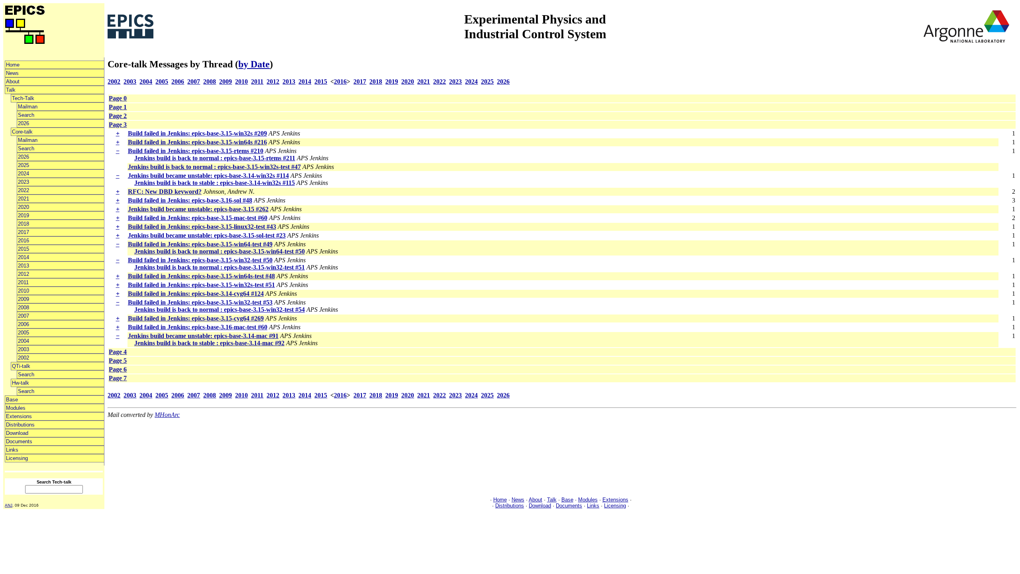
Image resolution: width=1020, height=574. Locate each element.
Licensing (17, 458)
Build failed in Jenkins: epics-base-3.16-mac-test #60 (197, 327)
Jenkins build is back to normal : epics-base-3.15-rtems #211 (214, 158)
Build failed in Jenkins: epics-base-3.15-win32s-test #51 (201, 284)
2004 (23, 341)
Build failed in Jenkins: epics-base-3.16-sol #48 (190, 200)
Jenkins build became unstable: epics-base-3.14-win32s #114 (208, 175)
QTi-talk (21, 366)
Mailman (27, 107)
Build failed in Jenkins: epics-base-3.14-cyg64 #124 (196, 293)
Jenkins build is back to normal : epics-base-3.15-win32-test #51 (219, 267)
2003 (23, 349)
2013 (23, 266)
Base (12, 400)
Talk (11, 90)
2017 (23, 232)
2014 (23, 257)
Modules (16, 408)
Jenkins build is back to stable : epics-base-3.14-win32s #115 (214, 182)
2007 (23, 316)
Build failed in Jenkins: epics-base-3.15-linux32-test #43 (202, 226)
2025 (23, 165)
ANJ (8, 505)
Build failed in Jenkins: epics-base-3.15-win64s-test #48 (201, 276)
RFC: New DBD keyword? (165, 191)
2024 (23, 174)
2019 (23, 215)
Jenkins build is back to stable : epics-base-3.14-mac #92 (209, 343)
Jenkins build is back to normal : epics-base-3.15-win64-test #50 (219, 251)
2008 (23, 308)
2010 (23, 291)
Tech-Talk (23, 98)
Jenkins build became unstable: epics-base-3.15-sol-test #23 (207, 235)
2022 (23, 190)
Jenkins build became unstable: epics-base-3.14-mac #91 (203, 335)
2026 (23, 123)
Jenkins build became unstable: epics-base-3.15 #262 (198, 209)
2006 (23, 324)
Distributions (20, 425)
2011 (23, 282)
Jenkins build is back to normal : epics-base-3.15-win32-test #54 (219, 309)
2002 (23, 358)
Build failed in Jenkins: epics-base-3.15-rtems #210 (195, 150)
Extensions (19, 416)
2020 (23, 207)
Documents (19, 441)
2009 (23, 299)
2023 (23, 182)
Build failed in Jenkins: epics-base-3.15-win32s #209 (197, 133)
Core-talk (22, 132)
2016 (23, 241)
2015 (23, 249)
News (12, 73)
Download (17, 433)
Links (12, 450)
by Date (254, 64)
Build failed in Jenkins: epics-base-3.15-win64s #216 (197, 142)
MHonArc (167, 414)
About (13, 82)
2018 (23, 224)
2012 (23, 274)
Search (26, 115)
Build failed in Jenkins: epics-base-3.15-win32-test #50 (200, 260)
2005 (23, 333)
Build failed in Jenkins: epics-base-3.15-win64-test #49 (200, 244)
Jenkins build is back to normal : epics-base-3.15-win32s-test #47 (214, 166)
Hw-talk (20, 383)
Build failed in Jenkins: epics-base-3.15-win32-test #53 (200, 302)
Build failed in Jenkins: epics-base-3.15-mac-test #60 (197, 217)
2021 (23, 199)
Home (13, 65)
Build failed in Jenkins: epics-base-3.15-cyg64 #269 (196, 318)
